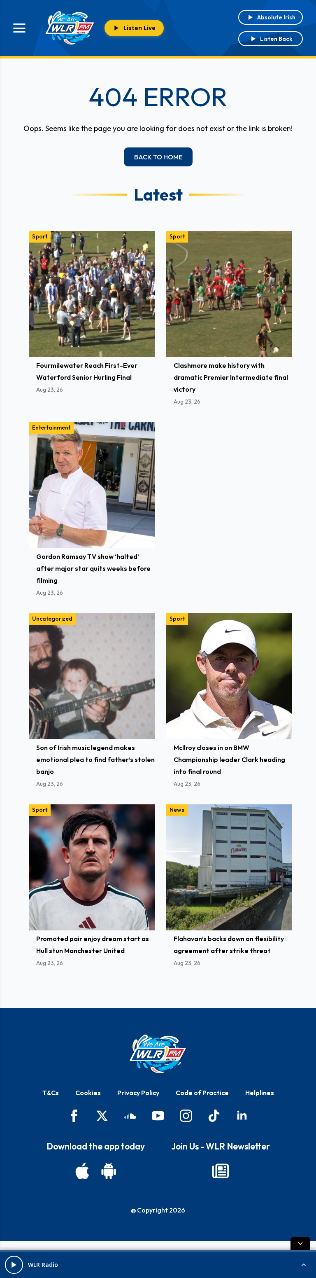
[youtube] (158, 1115)
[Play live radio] (14, 1265)
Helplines (259, 1093)
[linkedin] (241, 1115)
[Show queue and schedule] (303, 1264)
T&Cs (50, 1093)
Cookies (88, 1093)
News (177, 809)
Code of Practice (202, 1093)
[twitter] (102, 1115)
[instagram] (186, 1115)
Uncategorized (52, 618)
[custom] (130, 1115)
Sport (39, 236)
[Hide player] (300, 1243)
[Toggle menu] (19, 28)
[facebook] (74, 1115)
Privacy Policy (138, 1093)
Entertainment (51, 427)
